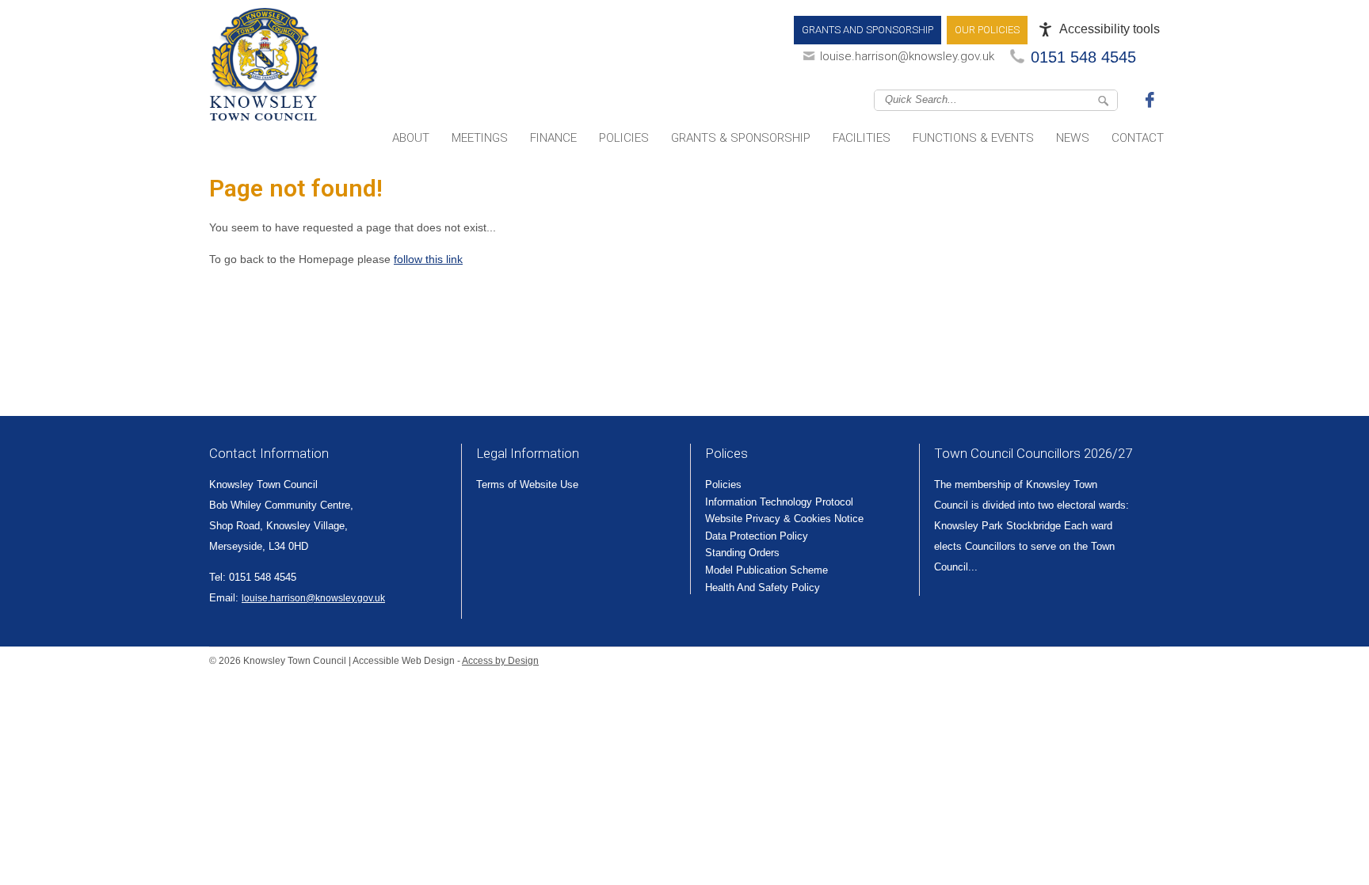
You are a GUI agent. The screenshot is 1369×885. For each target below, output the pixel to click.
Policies (624, 138)
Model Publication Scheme (766, 570)
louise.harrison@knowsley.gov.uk (907, 56)
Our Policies (987, 30)
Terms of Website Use (527, 484)
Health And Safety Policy (762, 587)
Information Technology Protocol (779, 502)
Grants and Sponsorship (867, 30)
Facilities (861, 138)
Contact (1138, 138)
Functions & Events (973, 138)
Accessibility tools (1109, 29)
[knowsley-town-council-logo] (264, 67)
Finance (553, 138)
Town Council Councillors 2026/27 (1033, 453)
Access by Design (500, 660)
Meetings (480, 138)
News (1072, 138)
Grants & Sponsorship (740, 138)
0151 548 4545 (1083, 57)
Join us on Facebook (1152, 99)
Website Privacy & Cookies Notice (784, 519)
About (410, 138)
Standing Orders (742, 553)
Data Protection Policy (756, 536)
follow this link (428, 259)
